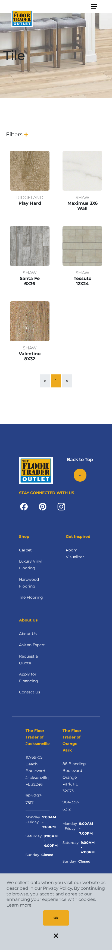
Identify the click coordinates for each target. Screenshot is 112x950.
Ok (56, 918)
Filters (14, 134)
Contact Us (29, 692)
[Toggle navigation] (94, 6)
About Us (28, 633)
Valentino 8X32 (30, 356)
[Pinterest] (42, 506)
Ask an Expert (32, 644)
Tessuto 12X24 (82, 281)
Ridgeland (29, 197)
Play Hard (29, 203)
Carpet (25, 550)
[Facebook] (24, 506)
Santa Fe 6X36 (30, 281)
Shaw (82, 197)
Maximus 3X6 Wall (82, 206)
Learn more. (19, 905)
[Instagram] (61, 506)
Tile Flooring (31, 597)
